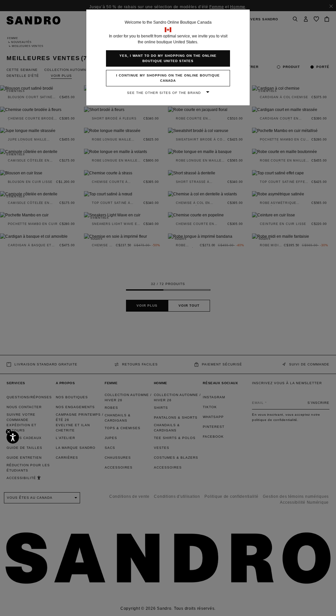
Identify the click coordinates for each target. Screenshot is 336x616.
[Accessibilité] (13, 437)
